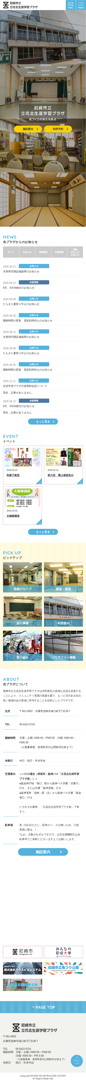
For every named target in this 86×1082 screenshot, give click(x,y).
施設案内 (28, 128)
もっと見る (43, 421)
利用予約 (58, 128)
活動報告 (43, 252)
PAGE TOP (45, 1007)
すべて (11, 252)
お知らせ (27, 252)
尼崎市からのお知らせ (75, 252)
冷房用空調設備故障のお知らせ (21, 271)
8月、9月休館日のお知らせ (18, 287)
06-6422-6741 (23, 1048)
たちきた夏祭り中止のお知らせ (21, 304)
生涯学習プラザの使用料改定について (25, 386)
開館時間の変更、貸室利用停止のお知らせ (27, 320)
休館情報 (59, 252)
